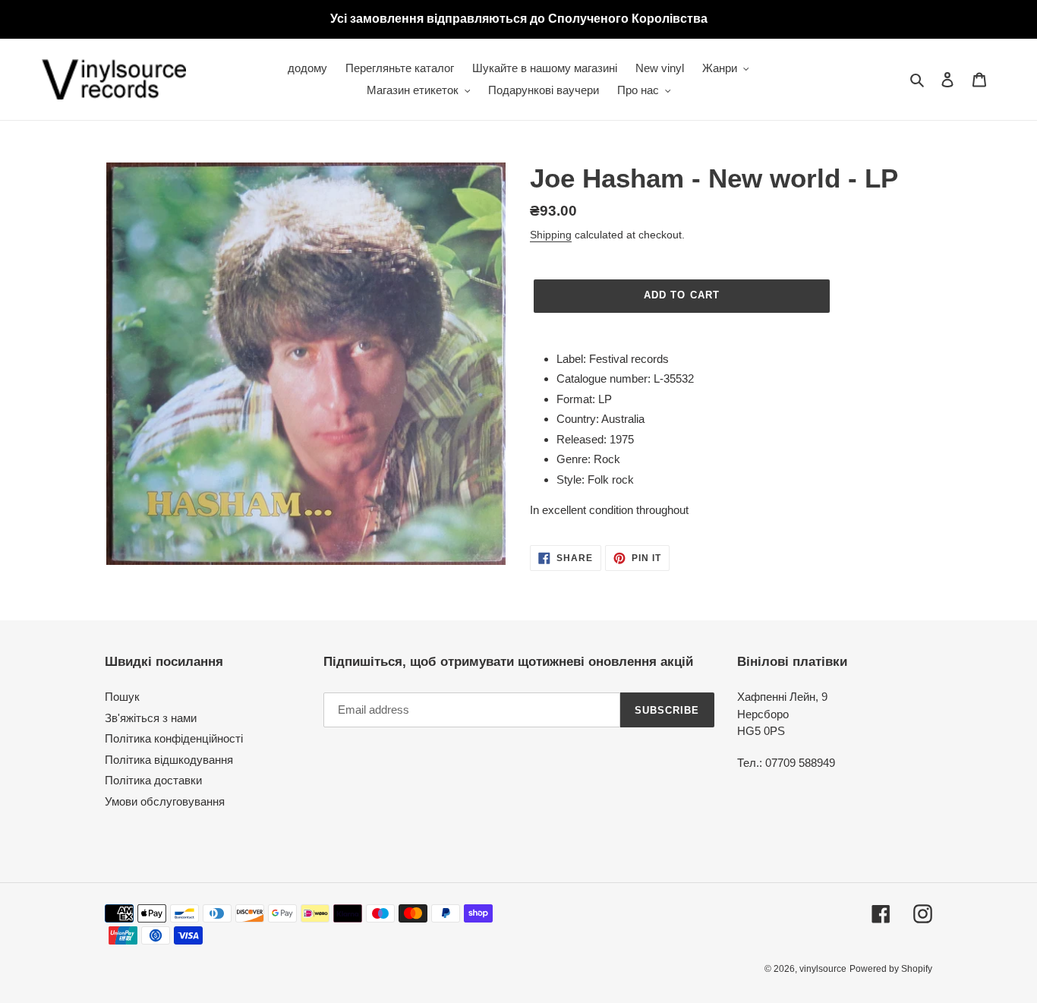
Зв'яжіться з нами (151, 717)
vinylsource (822, 969)
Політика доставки (153, 780)
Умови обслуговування (165, 801)
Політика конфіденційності (174, 738)
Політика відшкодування (169, 759)
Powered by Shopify (890, 969)
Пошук (122, 696)
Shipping (551, 235)
